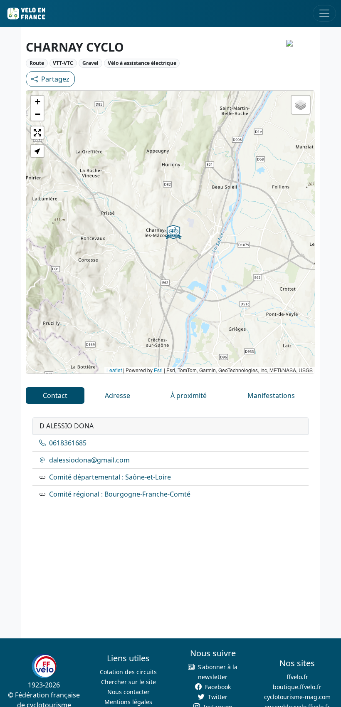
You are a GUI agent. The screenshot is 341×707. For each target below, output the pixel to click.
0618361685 (67, 442)
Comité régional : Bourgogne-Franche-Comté (119, 494)
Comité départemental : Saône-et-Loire (110, 477)
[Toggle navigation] (324, 13)
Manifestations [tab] (271, 395)
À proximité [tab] (188, 395)
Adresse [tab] (117, 395)
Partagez (55, 79)
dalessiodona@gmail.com (89, 460)
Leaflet (114, 369)
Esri (158, 369)
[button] (173, 232)
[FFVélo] (44, 666)
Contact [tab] (55, 395)
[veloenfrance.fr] (26, 13)
